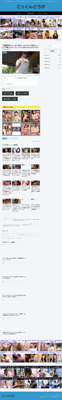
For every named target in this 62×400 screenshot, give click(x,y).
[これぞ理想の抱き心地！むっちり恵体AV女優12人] (26, 121)
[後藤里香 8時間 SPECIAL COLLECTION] (16, 121)
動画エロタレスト (59, 39)
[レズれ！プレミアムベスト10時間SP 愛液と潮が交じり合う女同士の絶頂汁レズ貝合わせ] (7, 121)
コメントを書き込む (21, 234)
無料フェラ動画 (8, 93)
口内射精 (4, 138)
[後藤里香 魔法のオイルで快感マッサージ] (16, 134)
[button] (59, 45)
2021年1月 (52, 55)
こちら (7, 89)
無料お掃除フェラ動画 (10, 99)
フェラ (9, 138)
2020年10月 (52, 64)
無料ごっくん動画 (22, 93)
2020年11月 (52, 61)
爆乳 (16, 138)
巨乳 (13, 138)
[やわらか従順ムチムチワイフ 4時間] (7, 134)
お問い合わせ (57, 394)
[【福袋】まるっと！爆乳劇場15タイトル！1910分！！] (35, 121)
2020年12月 (52, 58)
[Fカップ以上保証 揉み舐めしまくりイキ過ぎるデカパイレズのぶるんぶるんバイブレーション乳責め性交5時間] (26, 134)
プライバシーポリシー (50, 394)
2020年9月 (52, 68)
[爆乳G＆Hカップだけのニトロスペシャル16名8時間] (35, 134)
